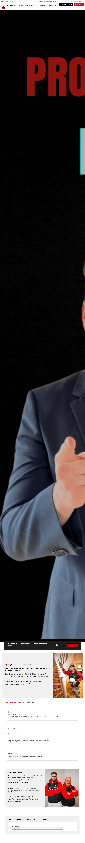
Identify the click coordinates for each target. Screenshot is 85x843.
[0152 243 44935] (57, 645)
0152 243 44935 (61, 645)
